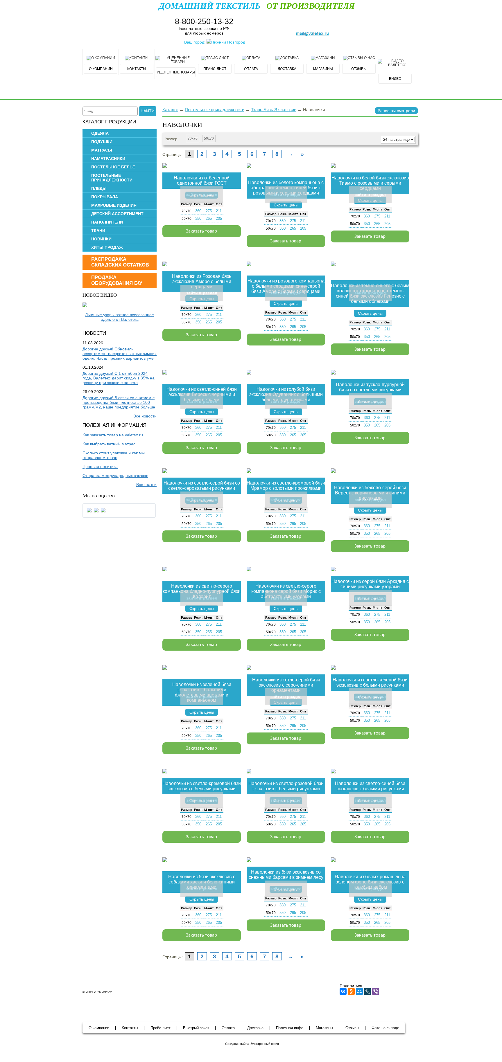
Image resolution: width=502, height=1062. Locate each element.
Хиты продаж (107, 247)
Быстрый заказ (196, 1028)
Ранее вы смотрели (396, 110)
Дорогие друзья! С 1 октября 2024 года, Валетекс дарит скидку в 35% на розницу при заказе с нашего (119, 378)
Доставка (255, 1028)
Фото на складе (385, 1028)
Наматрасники (108, 158)
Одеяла (100, 133)
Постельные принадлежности (111, 177)
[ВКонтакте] (343, 991)
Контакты (130, 1028)
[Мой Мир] (359, 991)
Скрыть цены (286, 205)
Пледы (99, 188)
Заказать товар (201, 231)
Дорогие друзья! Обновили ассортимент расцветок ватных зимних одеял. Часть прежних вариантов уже (120, 354)
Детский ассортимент (117, 213)
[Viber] (375, 991)
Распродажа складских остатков (120, 262)
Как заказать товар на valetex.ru (113, 435)
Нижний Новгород (228, 42)
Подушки (101, 141)
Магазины (324, 1028)
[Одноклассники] (351, 991)
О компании (99, 1028)
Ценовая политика (100, 466)
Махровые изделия (114, 205)
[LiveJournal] (367, 991)
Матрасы (101, 150)
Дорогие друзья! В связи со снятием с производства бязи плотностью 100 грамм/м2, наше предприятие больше (119, 402)
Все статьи (146, 484)
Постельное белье (113, 167)
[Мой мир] (96, 512)
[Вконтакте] (89, 512)
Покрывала (104, 197)
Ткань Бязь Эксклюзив (273, 109)
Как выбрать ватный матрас (109, 444)
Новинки (101, 239)
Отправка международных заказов (115, 475)
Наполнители (107, 222)
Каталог (170, 109)
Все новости (145, 416)
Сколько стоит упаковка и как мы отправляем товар (114, 455)
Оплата (228, 1028)
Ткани (98, 230)
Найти (148, 111)
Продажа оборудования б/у (116, 280)
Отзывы (352, 1028)
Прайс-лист (160, 1028)
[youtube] (103, 512)
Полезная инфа (289, 1028)
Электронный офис (264, 1043)
